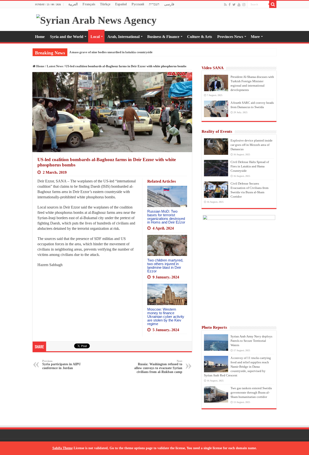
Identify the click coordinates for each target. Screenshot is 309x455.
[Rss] (225, 4)
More (255, 37)
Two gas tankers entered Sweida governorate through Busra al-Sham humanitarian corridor (251, 392)
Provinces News (230, 37)
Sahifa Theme (62, 448)
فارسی (169, 4)
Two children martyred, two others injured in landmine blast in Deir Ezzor (165, 265)
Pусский (138, 4)
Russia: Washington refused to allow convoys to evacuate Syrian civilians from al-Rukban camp (158, 366)
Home (40, 37)
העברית (154, 4)
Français (89, 4)
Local (95, 37)
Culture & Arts (199, 37)
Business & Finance (163, 37)
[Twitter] (234, 4)
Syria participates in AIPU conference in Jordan (61, 364)
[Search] (272, 4)
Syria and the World (66, 37)
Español (121, 4)
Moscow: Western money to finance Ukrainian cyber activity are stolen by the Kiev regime (165, 316)
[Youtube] (239, 4)
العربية (73, 4)
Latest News (55, 66)
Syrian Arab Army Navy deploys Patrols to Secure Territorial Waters (251, 341)
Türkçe (105, 4)
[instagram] (244, 4)
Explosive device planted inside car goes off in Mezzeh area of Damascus (252, 145)
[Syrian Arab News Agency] (96, 19)
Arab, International (123, 37)
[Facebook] (229, 4)
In (70, 52)
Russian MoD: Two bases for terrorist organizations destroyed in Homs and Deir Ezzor (166, 216)
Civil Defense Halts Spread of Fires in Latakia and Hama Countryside (250, 166)
